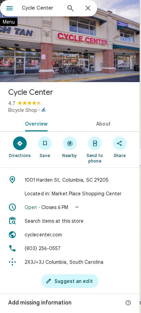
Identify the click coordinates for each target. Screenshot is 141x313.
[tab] (34, 123)
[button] (70, 207)
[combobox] (41, 8)
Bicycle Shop (22, 110)
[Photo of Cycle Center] (70, 41)
